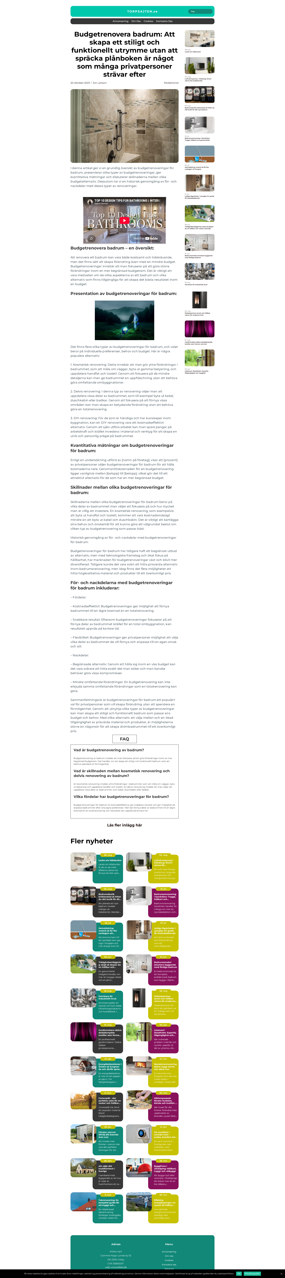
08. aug (108, 855)
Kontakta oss (164, 21)
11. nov (108, 1194)
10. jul (163, 889)
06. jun (107, 957)
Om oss (136, 21)
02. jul (108, 923)
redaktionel (171, 82)
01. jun (163, 957)
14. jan (163, 1127)
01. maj (107, 1024)
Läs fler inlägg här (124, 825)
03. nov (163, 1194)
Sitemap (169, 1268)
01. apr (107, 1058)
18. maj (107, 991)
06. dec (108, 1160)
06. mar (163, 1093)
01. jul (163, 923)
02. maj (163, 991)
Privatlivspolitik (252, 1274)
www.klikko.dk (119, 1267)
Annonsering (120, 21)
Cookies (148, 21)
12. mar (163, 1058)
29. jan (107, 1127)
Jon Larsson (100, 82)
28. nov (163, 1160)
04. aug (163, 855)
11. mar (107, 1093)
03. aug (108, 889)
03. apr (163, 1024)
